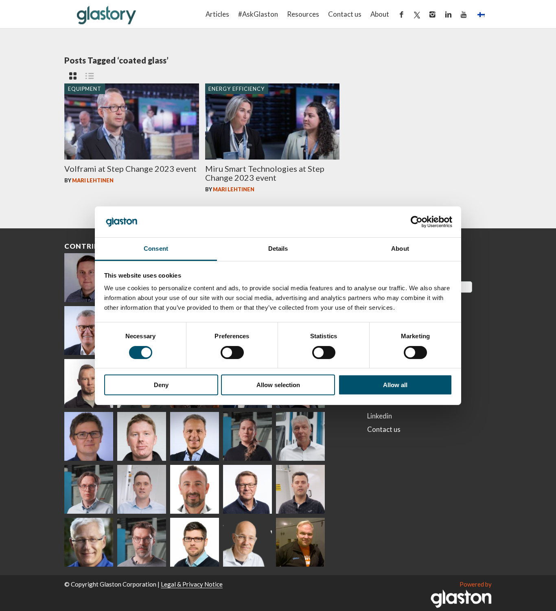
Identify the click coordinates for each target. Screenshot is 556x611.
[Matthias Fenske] (141, 489)
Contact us (344, 14)
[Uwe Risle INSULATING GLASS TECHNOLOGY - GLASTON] (88, 330)
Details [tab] (278, 248)
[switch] (232, 352)
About (379, 14)
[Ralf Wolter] (300, 436)
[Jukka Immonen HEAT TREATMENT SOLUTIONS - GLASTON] (88, 383)
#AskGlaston (258, 14)
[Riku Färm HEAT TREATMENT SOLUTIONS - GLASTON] (88, 277)
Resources (303, 14)
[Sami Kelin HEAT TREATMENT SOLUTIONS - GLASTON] (300, 542)
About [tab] (400, 248)
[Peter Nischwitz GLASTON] (194, 436)
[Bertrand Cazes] (194, 489)
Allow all (395, 384)
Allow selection (278, 384)
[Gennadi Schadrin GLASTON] (88, 436)
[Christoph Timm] (247, 542)
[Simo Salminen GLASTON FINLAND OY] (247, 489)
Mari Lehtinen (93, 180)
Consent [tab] (156, 248)
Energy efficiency (236, 88)
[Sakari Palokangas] (141, 542)
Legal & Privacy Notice (192, 584)
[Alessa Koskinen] (247, 436)
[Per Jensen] (88, 542)
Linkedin (379, 416)
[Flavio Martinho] (300, 489)
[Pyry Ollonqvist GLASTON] (194, 542)
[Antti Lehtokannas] (88, 489)
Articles (217, 14)
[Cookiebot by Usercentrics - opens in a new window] (416, 222)
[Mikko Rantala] (141, 436)
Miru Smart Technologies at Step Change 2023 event (264, 173)
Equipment (85, 88)
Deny (161, 384)
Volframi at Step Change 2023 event (130, 168)
